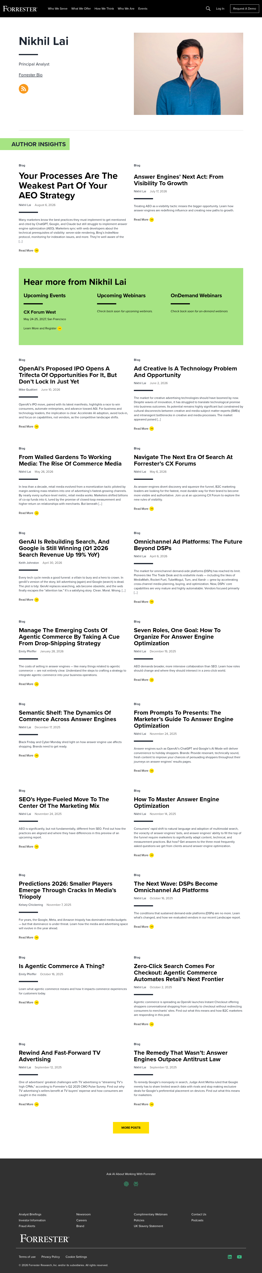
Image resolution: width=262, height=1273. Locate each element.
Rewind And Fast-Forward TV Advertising (60, 1056)
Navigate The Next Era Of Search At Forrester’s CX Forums (183, 460)
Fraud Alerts (27, 1226)
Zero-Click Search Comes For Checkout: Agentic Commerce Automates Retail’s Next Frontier (179, 972)
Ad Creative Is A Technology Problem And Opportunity (185, 371)
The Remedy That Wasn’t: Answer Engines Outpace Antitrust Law (181, 1056)
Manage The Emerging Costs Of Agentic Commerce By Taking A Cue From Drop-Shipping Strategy (69, 636)
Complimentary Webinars (150, 1214)
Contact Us (198, 1214)
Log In (220, 9)
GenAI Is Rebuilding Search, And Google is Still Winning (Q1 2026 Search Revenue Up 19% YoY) (64, 548)
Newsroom (83, 1214)
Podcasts (197, 1220)
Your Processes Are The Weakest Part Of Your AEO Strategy (68, 185)
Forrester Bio (31, 75)
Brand (80, 1226)
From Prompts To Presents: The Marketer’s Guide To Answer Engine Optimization (183, 719)
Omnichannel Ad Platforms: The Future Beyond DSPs (188, 545)
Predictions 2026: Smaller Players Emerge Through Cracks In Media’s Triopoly (67, 890)
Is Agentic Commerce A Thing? (62, 966)
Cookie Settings (76, 1257)
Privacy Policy (50, 1257)
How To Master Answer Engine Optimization (176, 802)
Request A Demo (244, 8)
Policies (139, 1220)
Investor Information (32, 1220)
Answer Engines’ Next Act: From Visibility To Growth (178, 180)
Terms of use (27, 1257)
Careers (81, 1220)
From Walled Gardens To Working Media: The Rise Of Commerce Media (70, 460)
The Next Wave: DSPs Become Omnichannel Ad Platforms (176, 887)
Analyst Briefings (30, 1214)
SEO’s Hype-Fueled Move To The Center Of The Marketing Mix (64, 802)
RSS (21, 86)
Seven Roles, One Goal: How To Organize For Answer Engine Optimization (177, 636)
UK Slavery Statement (148, 1226)
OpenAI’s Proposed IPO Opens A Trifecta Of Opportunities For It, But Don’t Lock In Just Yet (68, 375)
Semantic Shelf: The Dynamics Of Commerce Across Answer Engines (67, 716)
